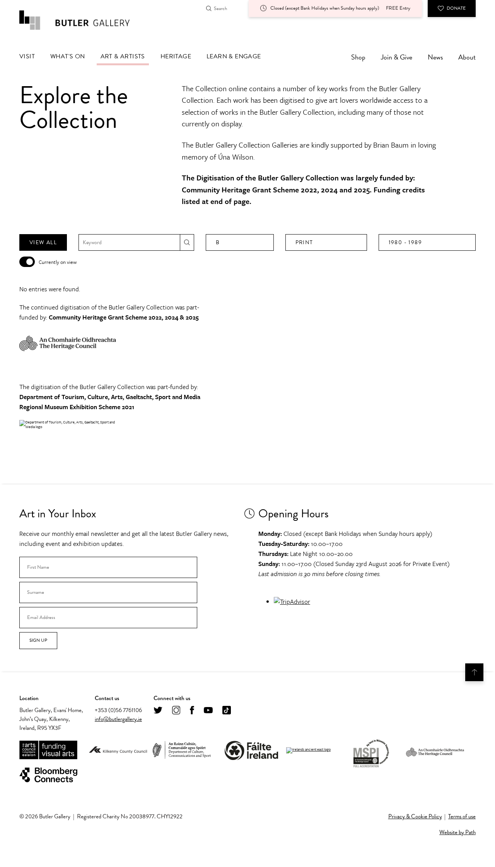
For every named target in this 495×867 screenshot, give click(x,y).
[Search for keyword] (187, 242)
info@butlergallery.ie (118, 719)
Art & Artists (123, 56)
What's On (67, 56)
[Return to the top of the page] (474, 672)
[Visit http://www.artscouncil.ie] (48, 750)
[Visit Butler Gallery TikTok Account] (226, 711)
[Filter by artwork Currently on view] (27, 262)
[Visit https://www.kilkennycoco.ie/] (118, 750)
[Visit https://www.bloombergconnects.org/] (48, 775)
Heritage (175, 56)
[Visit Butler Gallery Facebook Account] (192, 711)
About (467, 57)
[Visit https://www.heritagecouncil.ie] (435, 750)
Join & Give (396, 57)
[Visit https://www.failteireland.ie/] (251, 751)
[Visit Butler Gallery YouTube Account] (208, 711)
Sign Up (38, 640)
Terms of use (462, 816)
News (435, 57)
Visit (27, 56)
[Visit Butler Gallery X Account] (158, 711)
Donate (456, 8)
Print (304, 242)
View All (43, 242)
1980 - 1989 (405, 242)
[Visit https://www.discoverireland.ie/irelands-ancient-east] (308, 750)
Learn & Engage (234, 56)
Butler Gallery (83, 20)
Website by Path (457, 832)
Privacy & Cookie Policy (415, 816)
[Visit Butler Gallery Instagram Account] (176, 711)
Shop (358, 57)
